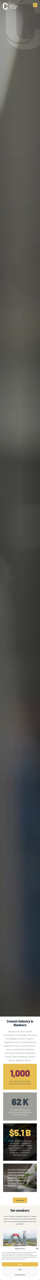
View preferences (20, 1275)
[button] (37, 1249)
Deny (20, 1269)
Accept (20, 1264)
